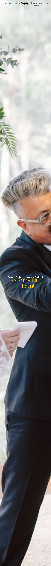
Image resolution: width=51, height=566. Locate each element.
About (10, 3)
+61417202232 (36, 5)
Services (35, 3)
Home (6, 3)
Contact (41, 3)
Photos (15, 3)
